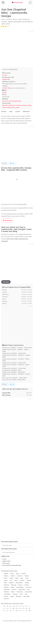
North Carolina (22, 589)
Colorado (13, 575)
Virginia (12, 596)
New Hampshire (20, 587)
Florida (5, 578)
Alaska (12, 573)
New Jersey (28, 587)
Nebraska (6, 587)
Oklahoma (6, 591)
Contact (4, 559)
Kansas (16, 580)
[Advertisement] (17, 49)
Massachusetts (19, 582)
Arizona (17, 573)
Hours (11, 111)
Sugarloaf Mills (6, 79)
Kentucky (22, 580)
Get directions (8, 220)
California (6, 575)
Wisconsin (6, 598)
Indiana (5, 580)
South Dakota (7, 594)
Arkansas (24, 573)
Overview (3, 111)
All (29, 610)
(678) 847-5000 (6, 88)
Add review (6, 282)
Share (5, 163)
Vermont (6, 596)
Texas (21, 594)
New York (14, 589)
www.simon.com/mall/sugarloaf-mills (11, 101)
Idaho (22, 578)
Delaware (27, 575)
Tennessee (15, 594)
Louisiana (29, 580)
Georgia (4, 92)
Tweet (13, 163)
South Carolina (28, 591)
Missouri (20, 585)
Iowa (11, 580)
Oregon (12, 591)
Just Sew (4, 75)
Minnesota (6, 585)
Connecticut (19, 575)
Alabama (6, 573)
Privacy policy (6, 563)
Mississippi (13, 585)
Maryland (11, 582)
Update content (6, 561)
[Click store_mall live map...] (17, 179)
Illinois (26, 578)
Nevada (12, 587)
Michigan (27, 582)
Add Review (26, 111)
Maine (5, 582)
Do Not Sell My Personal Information (11, 565)
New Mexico (7, 589)
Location (17, 111)
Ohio (28, 589)
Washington (18, 596)
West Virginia (27, 596)
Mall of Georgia (6, 395)
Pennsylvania (20, 591)
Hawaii (16, 578)
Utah (26, 594)
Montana (27, 585)
